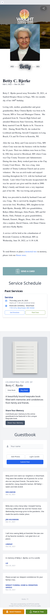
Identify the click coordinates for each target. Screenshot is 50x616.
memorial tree (31, 251)
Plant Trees (35, 312)
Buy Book (24, 390)
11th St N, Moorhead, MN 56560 (21, 308)
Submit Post (25, 462)
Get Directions (14, 312)
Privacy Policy (18, 606)
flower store (21, 255)
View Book (11, 390)
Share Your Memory (15, 423)
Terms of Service (31, 606)
